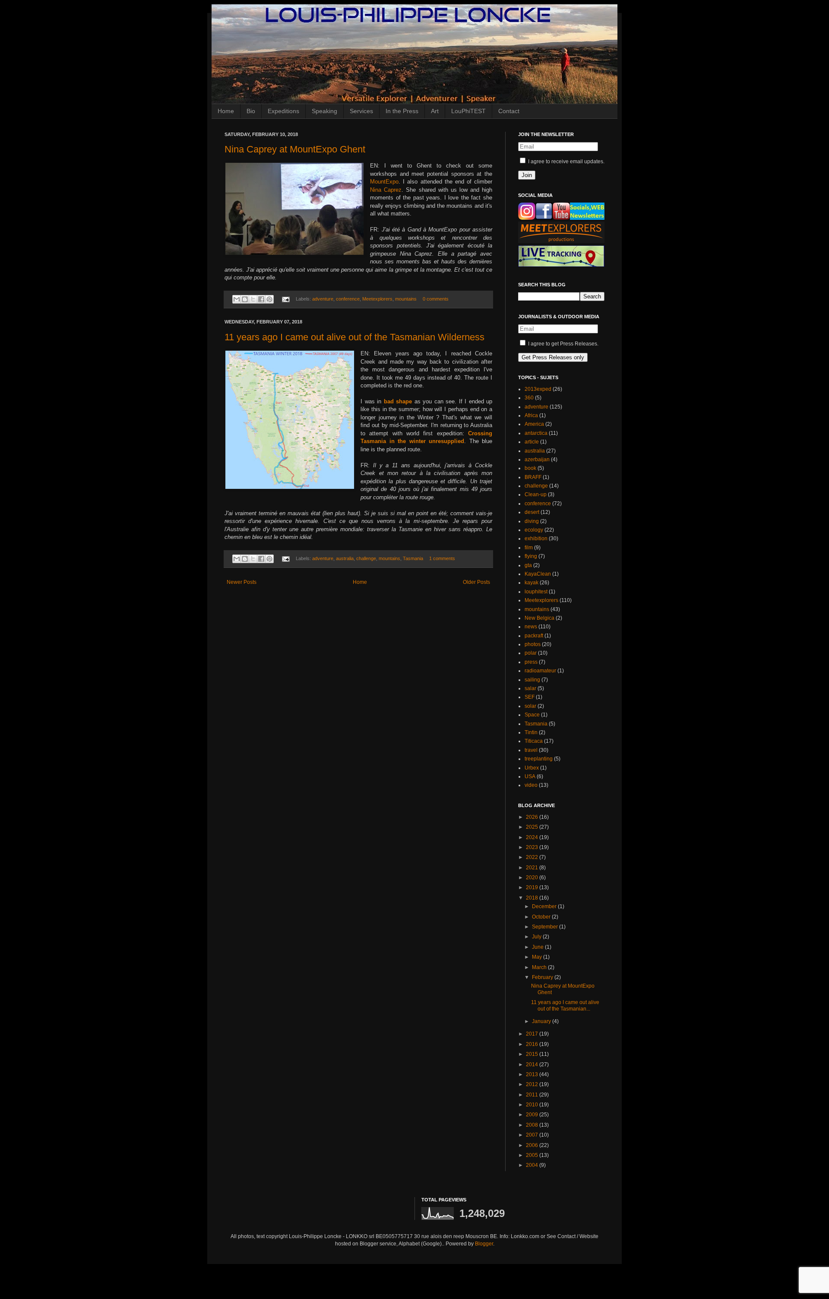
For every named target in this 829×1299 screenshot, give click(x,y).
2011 (532, 1095)
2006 (532, 1145)
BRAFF (533, 477)
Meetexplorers (377, 298)
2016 (532, 1044)
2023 (532, 847)
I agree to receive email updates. (565, 161)
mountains (406, 298)
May (537, 957)
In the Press (402, 111)
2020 (532, 877)
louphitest (536, 592)
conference (348, 298)
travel (531, 750)
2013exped (538, 389)
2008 (532, 1125)
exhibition (536, 538)
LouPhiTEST (468, 111)
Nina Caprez (386, 190)
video (531, 785)
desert (532, 512)
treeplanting (539, 759)
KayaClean (538, 574)
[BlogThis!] (244, 299)
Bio (251, 111)
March (540, 967)
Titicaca (534, 741)
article (532, 442)
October (542, 917)
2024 (532, 837)
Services (361, 111)
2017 (532, 1034)
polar (531, 653)
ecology (534, 530)
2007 (532, 1135)
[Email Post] (285, 298)
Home (226, 111)
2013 (532, 1074)
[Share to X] (253, 299)
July (537, 937)
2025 (532, 827)
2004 (532, 1165)
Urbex (532, 768)
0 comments (436, 298)
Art (435, 111)
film (529, 548)
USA (530, 776)
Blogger (484, 1244)
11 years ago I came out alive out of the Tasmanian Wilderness (354, 337)
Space (532, 715)
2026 (532, 817)
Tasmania (413, 558)
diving (532, 521)
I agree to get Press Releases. (562, 344)
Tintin (531, 732)
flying (531, 556)
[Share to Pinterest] (269, 299)
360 (529, 398)
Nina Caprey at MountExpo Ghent (295, 149)
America (534, 424)
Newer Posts (241, 582)
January (542, 1021)
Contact (508, 111)
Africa (531, 415)
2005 (532, 1155)
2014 (532, 1064)
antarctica (536, 433)
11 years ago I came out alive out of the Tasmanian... (565, 1005)
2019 (532, 887)
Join (527, 175)
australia (345, 558)
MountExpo (384, 181)
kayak (531, 583)
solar (530, 706)
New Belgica (539, 618)
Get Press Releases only (553, 357)
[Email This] (236, 299)
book (530, 468)
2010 (532, 1105)
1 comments (442, 558)
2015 (532, 1054)
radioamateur (540, 671)
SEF (530, 697)
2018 (532, 898)
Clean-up (536, 494)
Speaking (324, 111)
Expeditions (283, 111)
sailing (532, 680)
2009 (532, 1115)
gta (528, 565)
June (538, 947)
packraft (534, 636)
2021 (532, 868)
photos (533, 644)
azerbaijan (537, 459)
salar (530, 688)
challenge (366, 558)
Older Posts (476, 582)
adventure (322, 298)
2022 (532, 857)
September (545, 927)
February (543, 977)
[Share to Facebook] (261, 299)
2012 (532, 1084)
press (531, 662)
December (545, 906)
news (531, 627)
